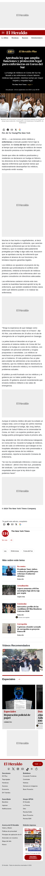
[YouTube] (22, 769)
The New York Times (22, 84)
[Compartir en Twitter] (15, 129)
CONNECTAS (8, 722)
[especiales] (19, 679)
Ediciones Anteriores (33, 857)
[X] (13, 769)
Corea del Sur (28, 551)
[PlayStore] (31, 769)
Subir (36, 764)
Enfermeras (15, 551)
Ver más (4, 540)
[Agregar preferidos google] (19, 129)
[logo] (15, 763)
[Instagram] (18, 769)
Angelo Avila (21, 597)
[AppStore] (36, 769)
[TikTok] (27, 769)
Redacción (20, 579)
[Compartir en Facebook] (7, 129)
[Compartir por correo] (11, 129)
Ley (5, 551)
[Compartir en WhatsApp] (3, 129)
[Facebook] (8, 769)
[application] (22, 660)
